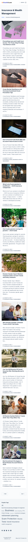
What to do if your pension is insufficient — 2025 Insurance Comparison (12, 185)
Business (9, 510)
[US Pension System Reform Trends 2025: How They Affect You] (14, 405)
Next (22, 493)
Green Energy (5, 513)
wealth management (7, 524)
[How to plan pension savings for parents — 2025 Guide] (14, 218)
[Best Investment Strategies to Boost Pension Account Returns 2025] (14, 450)
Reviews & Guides (8, 159)
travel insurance (13, 522)
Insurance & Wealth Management (12, 64)
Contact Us (23, 538)
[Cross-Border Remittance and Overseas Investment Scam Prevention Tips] (14, 78)
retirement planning (10, 515)
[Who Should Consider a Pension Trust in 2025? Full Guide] (14, 311)
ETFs (23, 510)
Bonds (3, 510)
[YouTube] (10, 530)
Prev (5, 493)
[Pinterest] (8, 530)
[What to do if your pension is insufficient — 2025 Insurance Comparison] (14, 173)
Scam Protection (9, 519)
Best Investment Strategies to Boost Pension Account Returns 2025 (13, 462)
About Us (18, 538)
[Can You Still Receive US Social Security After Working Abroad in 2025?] (14, 358)
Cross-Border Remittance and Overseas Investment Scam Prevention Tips (12, 91)
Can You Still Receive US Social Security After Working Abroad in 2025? (13, 371)
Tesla (4, 522)
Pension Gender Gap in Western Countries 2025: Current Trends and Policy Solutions (13, 275)
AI (2, 505)
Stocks (19, 519)
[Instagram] (6, 530)
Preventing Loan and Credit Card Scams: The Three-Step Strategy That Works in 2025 (13, 42)
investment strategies (20, 513)
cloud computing (18, 510)
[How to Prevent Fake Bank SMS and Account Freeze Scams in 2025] (14, 128)
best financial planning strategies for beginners (13, 508)
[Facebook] (2, 530)
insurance (12, 513)
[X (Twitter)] (4, 530)
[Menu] (25, 2)
